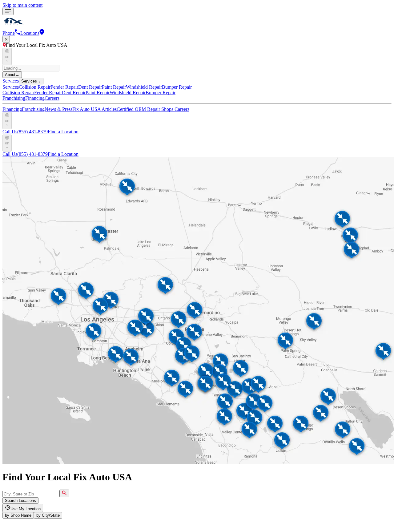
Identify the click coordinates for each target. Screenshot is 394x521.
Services (10, 80)
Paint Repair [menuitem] (114, 87)
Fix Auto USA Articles (94, 109)
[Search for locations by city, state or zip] (64, 493)
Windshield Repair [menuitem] (144, 87)
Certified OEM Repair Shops (146, 109)
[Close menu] (6, 39)
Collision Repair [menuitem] (34, 87)
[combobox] (30, 494)
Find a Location (63, 131)
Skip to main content (22, 5)
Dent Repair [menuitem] (90, 87)
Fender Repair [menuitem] (64, 87)
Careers (52, 98)
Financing (35, 98)
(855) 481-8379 (25, 131)
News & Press (58, 109)
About (12, 74)
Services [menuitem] (10, 87)
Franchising (13, 98)
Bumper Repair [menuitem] (177, 87)
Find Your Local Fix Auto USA (36, 45)
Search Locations (20, 500)
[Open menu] (8, 11)
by (18, 515)
